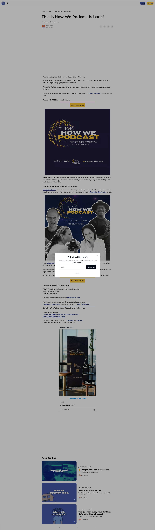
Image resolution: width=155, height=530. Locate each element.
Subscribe (91, 267)
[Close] (97, 256)
